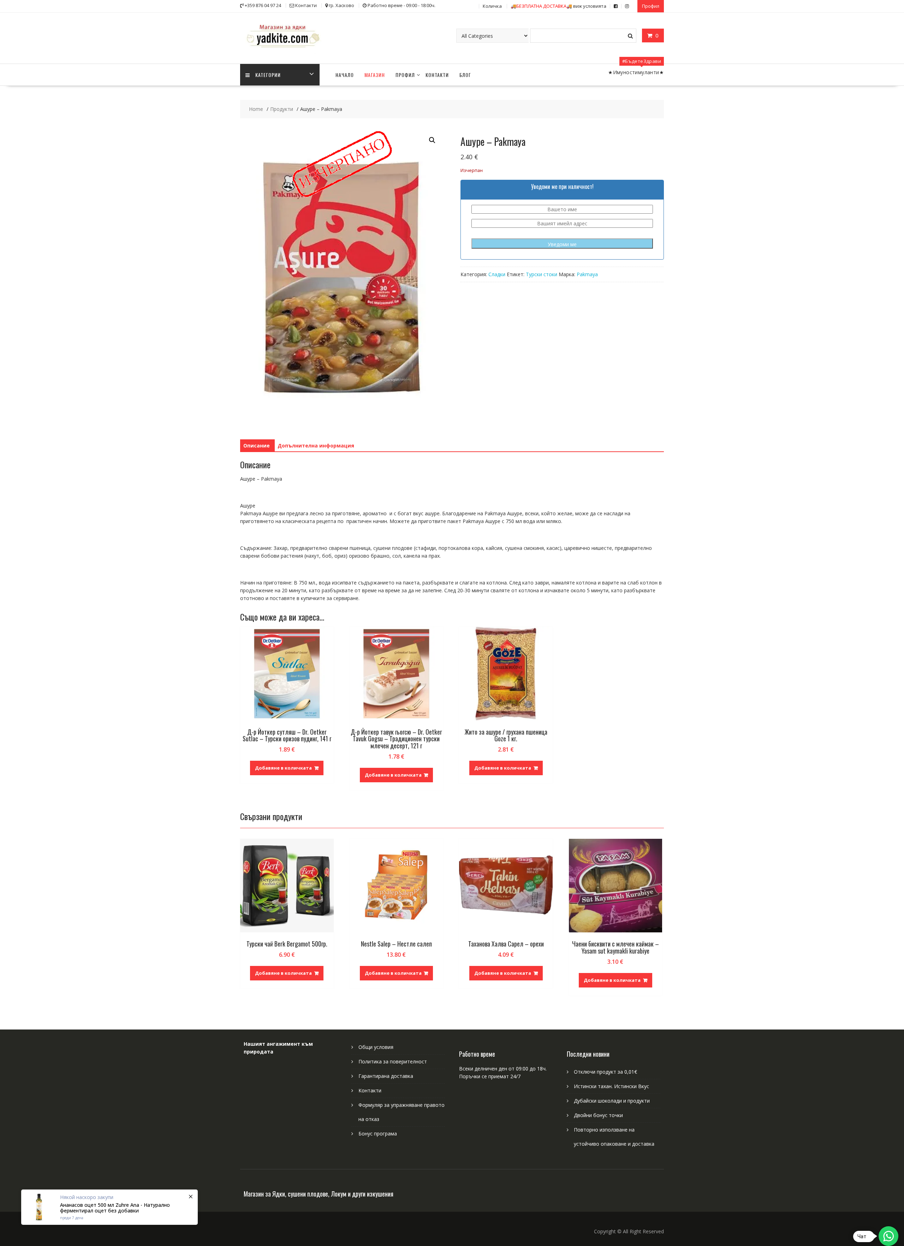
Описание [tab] (256, 445)
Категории (268, 74)
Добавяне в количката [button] (283, 768)
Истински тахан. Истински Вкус (611, 1086)
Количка (492, 6)
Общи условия (375, 1047)
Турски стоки (541, 274)
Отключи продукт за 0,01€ (605, 1071)
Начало (344, 74)
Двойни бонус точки (598, 1115)
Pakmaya (587, 274)
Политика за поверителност (392, 1061)
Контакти (437, 74)
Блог (465, 74)
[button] (432, 140)
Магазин (374, 74)
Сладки (496, 274)
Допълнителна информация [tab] (316, 445)
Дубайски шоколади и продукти (612, 1100)
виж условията (558, 6)
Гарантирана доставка (385, 1076)
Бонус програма (377, 1133)
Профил (650, 6)
